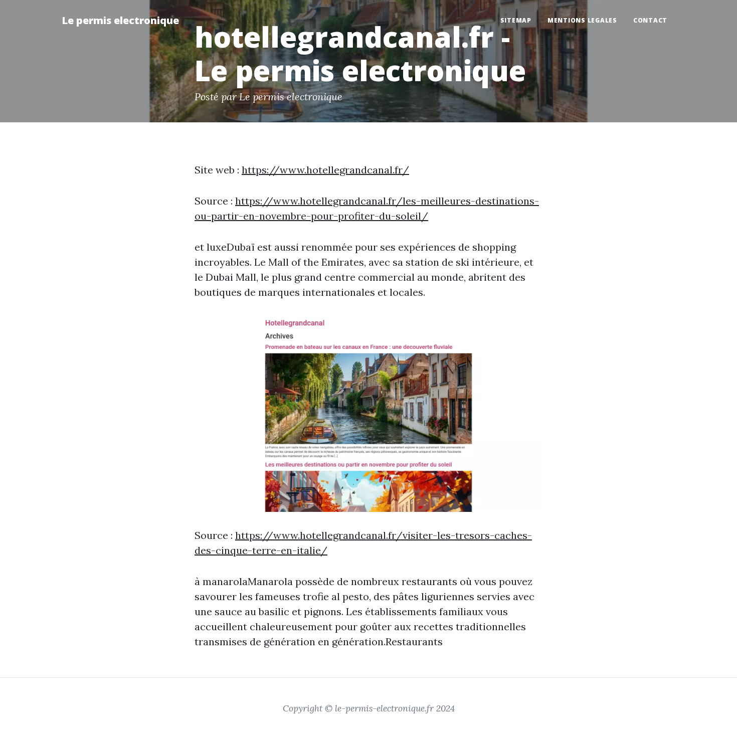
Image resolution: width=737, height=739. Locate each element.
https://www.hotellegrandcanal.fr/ (325, 169)
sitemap (515, 20)
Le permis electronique (120, 20)
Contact (650, 20)
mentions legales (582, 20)
